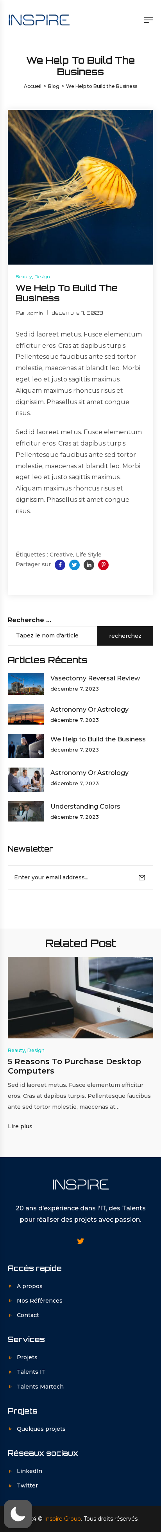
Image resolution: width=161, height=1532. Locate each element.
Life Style (89, 554)
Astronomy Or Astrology (89, 709)
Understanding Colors (85, 806)
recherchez (125, 635)
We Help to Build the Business (98, 739)
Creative (61, 554)
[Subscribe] (142, 877)
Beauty (24, 276)
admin (35, 313)
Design (42, 276)
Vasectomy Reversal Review (95, 678)
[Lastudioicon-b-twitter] (80, 1241)
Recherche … (29, 620)
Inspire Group (62, 1518)
